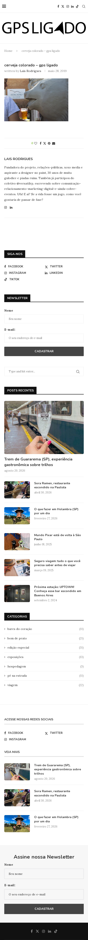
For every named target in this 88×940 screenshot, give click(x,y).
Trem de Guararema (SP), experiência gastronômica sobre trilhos (38, 462)
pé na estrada (45, 676)
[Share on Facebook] (40, 143)
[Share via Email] (53, 143)
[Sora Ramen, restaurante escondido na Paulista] (17, 489)
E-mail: (9, 329)
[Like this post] (35, 143)
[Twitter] (62, 6)
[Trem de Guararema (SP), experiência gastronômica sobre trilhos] (44, 427)
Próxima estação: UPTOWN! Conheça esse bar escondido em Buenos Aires (57, 591)
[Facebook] (58, 6)
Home (8, 51)
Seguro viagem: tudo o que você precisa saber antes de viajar (57, 563)
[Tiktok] (77, 6)
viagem (45, 685)
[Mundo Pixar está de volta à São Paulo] (17, 541)
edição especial (45, 647)
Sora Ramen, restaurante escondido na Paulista (52, 485)
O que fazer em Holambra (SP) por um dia (56, 511)
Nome (8, 310)
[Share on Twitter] (44, 143)
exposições (45, 657)
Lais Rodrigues (30, 71)
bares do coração (45, 629)
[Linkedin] (72, 6)
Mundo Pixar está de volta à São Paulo (57, 537)
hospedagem (45, 666)
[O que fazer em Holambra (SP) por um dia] (17, 515)
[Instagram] (67, 6)
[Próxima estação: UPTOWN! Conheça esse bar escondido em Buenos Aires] (17, 593)
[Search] (84, 6)
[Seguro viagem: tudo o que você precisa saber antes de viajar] (17, 567)
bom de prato (45, 638)
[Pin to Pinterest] (49, 143)
